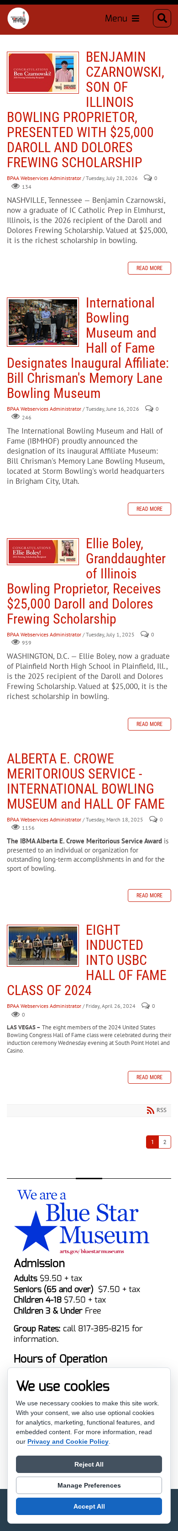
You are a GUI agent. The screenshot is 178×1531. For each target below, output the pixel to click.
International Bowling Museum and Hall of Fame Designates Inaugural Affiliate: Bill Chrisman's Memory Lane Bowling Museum (43, 322)
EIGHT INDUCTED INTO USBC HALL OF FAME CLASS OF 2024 (43, 945)
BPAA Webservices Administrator (44, 178)
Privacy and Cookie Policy (68, 1441)
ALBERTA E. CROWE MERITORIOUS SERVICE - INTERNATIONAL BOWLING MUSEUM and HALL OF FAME (86, 781)
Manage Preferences (89, 1485)
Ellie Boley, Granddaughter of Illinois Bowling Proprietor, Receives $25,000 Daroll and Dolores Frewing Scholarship (43, 552)
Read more (149, 268)
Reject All (89, 1464)
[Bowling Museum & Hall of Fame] (18, 18)
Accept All (89, 1506)
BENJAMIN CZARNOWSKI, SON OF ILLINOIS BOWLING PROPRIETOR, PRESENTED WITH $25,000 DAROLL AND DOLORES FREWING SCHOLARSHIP (43, 72)
